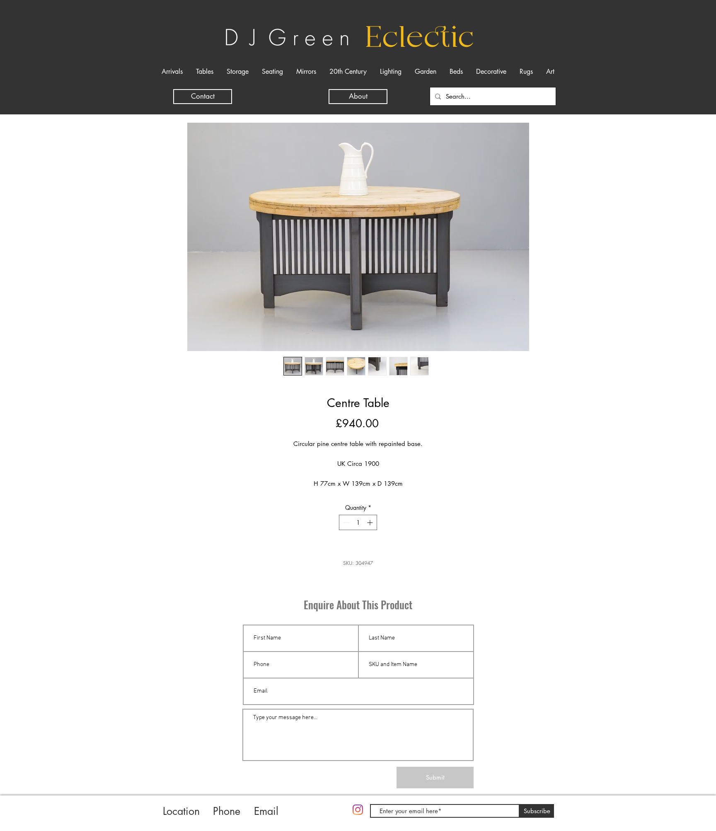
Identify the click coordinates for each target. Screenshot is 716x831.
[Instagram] (358, 809)
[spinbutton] (358, 522)
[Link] (320, 817)
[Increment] (370, 522)
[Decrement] (345, 522)
